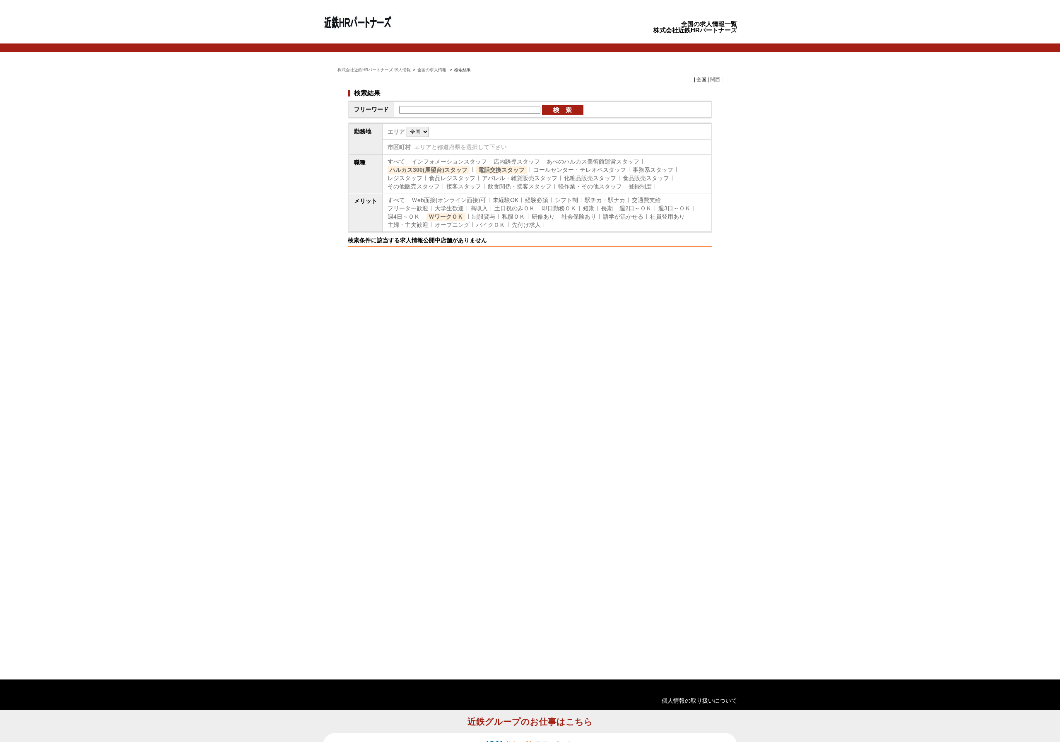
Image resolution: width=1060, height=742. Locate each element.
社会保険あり (578, 216)
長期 (607, 208)
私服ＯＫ (513, 216)
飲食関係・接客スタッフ (520, 186)
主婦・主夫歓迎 (408, 225)
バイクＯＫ (490, 225)
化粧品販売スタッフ (590, 178)
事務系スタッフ (653, 169)
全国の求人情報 (432, 69)
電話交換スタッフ (501, 169)
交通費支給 (646, 200)
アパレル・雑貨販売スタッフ (519, 178)
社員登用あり (667, 216)
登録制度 (640, 186)
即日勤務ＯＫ (559, 208)
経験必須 (536, 200)
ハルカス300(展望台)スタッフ (428, 169)
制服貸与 (483, 216)
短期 (589, 208)
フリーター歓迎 (408, 208)
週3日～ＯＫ (674, 208)
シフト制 (566, 200)
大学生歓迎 (449, 208)
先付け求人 (526, 225)
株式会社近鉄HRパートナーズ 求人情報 (374, 69)
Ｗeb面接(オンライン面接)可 (449, 200)
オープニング (452, 225)
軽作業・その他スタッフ (590, 186)
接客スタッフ (463, 186)
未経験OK (505, 200)
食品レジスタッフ (452, 178)
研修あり (543, 216)
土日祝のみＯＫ (514, 208)
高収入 (479, 208)
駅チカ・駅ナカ (605, 200)
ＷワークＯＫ (446, 216)
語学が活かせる (623, 216)
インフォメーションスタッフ (449, 161)
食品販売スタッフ (646, 178)
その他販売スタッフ (414, 186)
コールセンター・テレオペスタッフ (579, 169)
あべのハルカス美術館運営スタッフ (593, 161)
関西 (715, 79)
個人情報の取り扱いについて (699, 700)
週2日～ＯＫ (635, 208)
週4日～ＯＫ (404, 216)
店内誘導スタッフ (517, 161)
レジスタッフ (405, 178)
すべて (396, 161)
